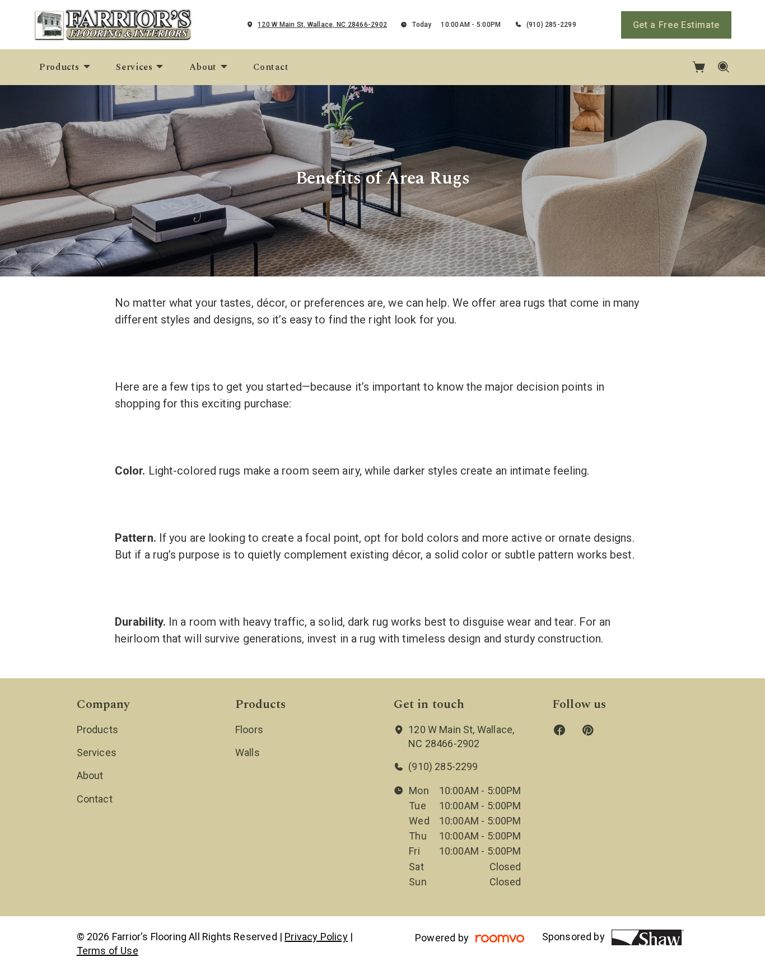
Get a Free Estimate (676, 25)
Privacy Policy (316, 936)
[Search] (723, 67)
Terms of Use (107, 950)
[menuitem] (65, 67)
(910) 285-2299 (551, 25)
